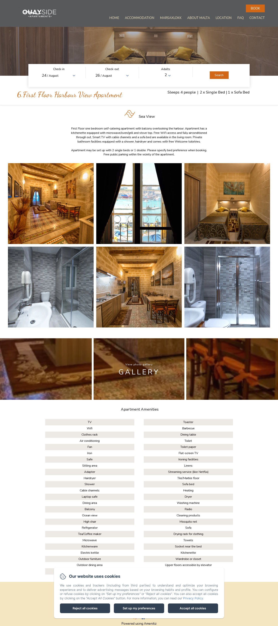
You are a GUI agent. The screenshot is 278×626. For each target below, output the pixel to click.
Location (224, 18)
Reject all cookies (85, 608)
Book (255, 8)
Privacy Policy (193, 598)
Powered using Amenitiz (139, 623)
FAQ (240, 18)
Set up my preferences (139, 608)
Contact (257, 18)
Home (114, 18)
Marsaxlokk (171, 18)
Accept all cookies (193, 608)
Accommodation (139, 18)
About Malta (198, 18)
